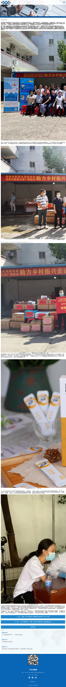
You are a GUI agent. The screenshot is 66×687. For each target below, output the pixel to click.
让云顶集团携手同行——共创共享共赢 (12, 634)
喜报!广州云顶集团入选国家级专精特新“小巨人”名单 (36, 616)
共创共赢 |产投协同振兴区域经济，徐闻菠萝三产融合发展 (17, 648)
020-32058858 (35, 675)
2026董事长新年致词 (7, 641)
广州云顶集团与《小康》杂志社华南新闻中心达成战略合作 (35, 622)
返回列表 (33, 627)
